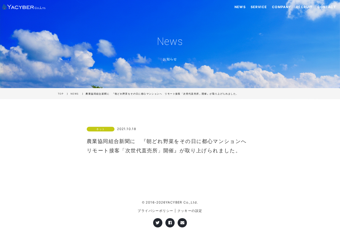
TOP (60, 93)
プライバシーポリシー (155, 211)
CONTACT (326, 7)
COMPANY (281, 7)
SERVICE (259, 7)
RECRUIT (304, 7)
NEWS (240, 7)
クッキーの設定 (189, 211)
